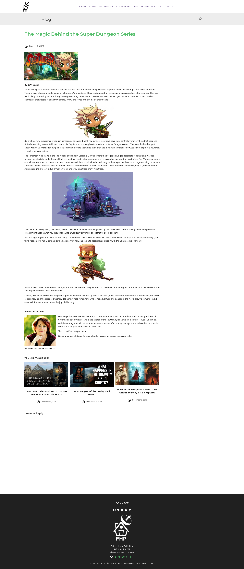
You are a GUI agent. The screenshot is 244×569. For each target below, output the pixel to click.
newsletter (148, 7)
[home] (25, 6)
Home (92, 563)
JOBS (160, 7)
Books (106, 563)
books (92, 7)
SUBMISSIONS (123, 7)
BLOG (136, 7)
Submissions (129, 563)
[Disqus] (92, 453)
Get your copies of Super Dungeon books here (80, 335)
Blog (138, 563)
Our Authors (116, 563)
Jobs (144, 563)
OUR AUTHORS (106, 7)
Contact (171, 7)
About (82, 7)
